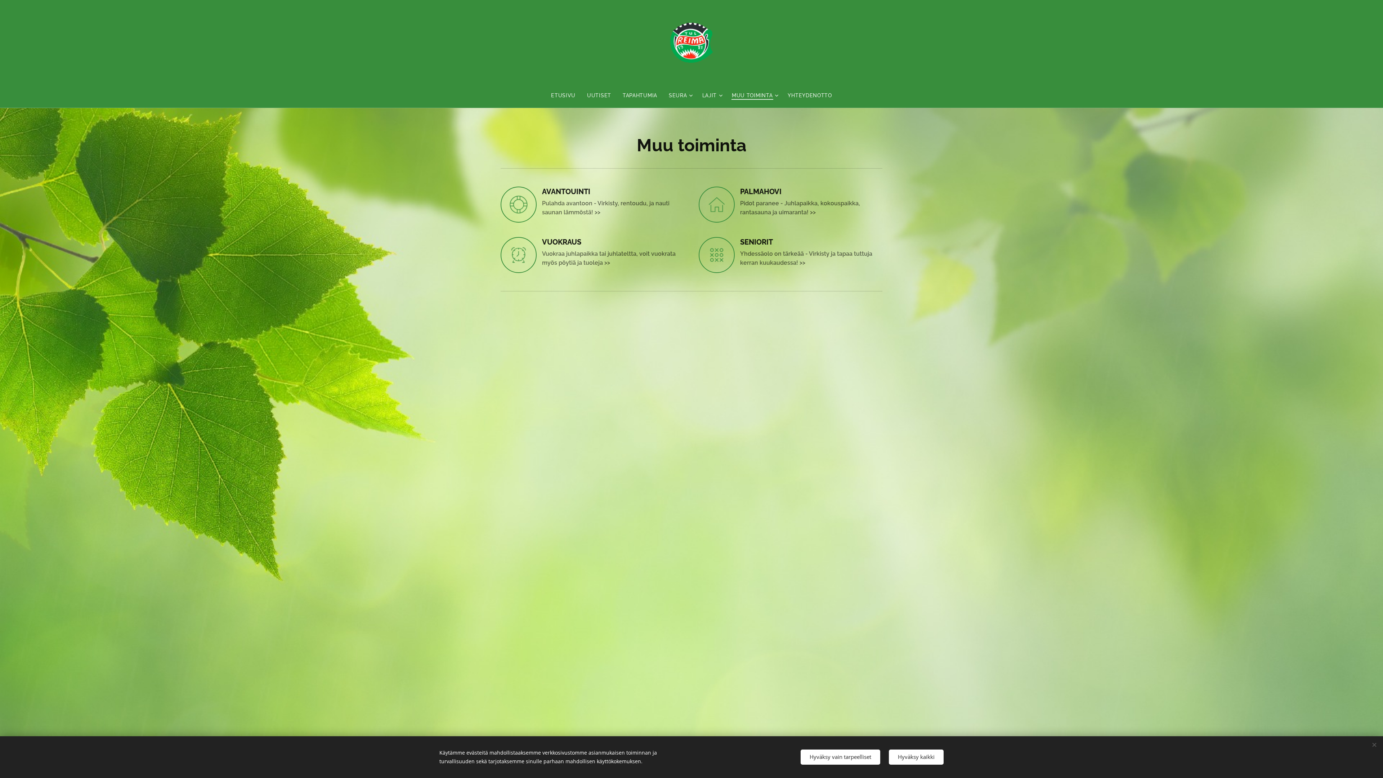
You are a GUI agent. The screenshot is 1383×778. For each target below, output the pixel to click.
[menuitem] (566, 95)
